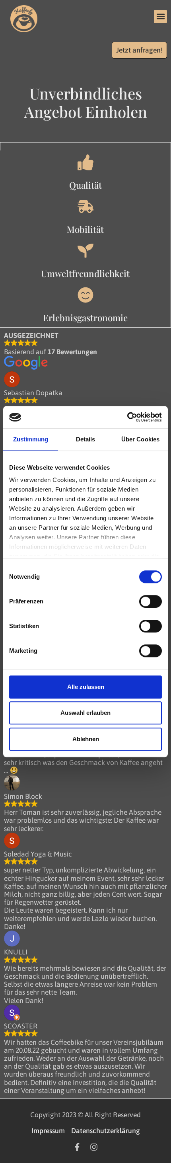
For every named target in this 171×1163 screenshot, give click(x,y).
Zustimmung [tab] (31, 439)
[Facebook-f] (77, 1147)
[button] (160, 16)
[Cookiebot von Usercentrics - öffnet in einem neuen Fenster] (127, 417)
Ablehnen (85, 739)
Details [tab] (85, 439)
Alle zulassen (85, 686)
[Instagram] (94, 1147)
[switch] (150, 601)
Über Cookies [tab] (140, 439)
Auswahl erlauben (85, 712)
